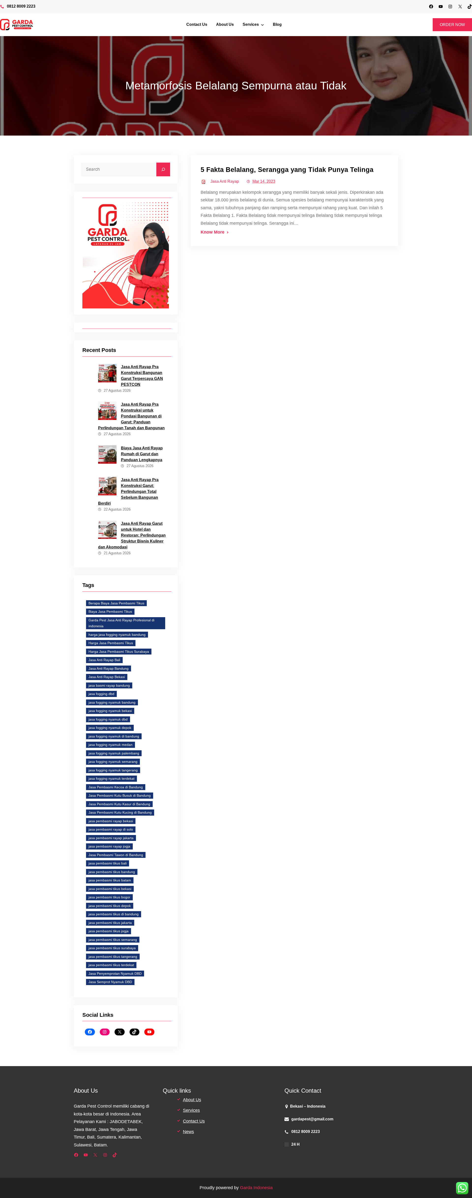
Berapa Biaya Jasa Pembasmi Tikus (116, 603)
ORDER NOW (452, 25)
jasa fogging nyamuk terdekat (111, 778)
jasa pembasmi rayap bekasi (110, 821)
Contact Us (194, 1121)
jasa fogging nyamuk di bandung (113, 736)
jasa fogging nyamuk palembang (113, 753)
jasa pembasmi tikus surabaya (112, 948)
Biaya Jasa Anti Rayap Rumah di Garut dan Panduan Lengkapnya (142, 454)
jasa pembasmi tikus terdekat (111, 965)
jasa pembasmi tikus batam (109, 880)
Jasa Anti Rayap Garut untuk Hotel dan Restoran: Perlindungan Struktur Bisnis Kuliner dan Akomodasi (132, 535)
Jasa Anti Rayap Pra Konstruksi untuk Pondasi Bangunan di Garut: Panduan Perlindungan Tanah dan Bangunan (131, 416)
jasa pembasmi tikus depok (109, 906)
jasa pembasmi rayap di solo (110, 829)
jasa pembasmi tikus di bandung (113, 914)
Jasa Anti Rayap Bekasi (106, 677)
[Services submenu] (262, 24)
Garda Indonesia (256, 1187)
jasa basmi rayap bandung (109, 685)
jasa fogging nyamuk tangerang (113, 770)
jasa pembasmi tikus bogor (109, 897)
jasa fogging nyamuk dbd (108, 719)
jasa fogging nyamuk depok (109, 728)
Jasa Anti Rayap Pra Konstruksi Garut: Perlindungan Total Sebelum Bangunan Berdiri (128, 491)
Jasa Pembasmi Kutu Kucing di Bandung (120, 812)
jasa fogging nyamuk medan (110, 745)
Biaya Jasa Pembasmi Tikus (110, 611)
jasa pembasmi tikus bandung (111, 872)
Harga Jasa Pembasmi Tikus (110, 643)
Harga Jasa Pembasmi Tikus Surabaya (118, 652)
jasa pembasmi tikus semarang (112, 940)
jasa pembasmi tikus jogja (108, 931)
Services (191, 1110)
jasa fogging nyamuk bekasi (110, 711)
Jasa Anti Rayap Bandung (108, 668)
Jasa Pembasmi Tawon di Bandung (115, 855)
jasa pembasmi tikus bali (107, 863)
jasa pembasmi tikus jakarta (110, 923)
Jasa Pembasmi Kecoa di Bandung (115, 787)
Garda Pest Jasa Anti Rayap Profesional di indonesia (121, 623)
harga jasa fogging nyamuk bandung (117, 635)
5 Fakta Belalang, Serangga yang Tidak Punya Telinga (287, 169)
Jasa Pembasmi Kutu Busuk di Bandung (119, 795)
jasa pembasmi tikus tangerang (112, 957)
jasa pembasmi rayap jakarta (110, 838)
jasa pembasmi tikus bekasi (109, 889)
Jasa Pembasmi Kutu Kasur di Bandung (119, 804)
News (188, 1131)
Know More (212, 232)
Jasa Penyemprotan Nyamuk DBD (115, 973)
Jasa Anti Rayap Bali (104, 660)
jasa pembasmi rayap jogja (109, 846)
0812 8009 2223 (21, 6)
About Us (192, 1099)
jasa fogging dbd (101, 694)
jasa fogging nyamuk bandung (111, 702)
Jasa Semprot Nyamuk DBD (110, 982)
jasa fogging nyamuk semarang (112, 762)
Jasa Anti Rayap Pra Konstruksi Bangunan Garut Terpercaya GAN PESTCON (142, 376)
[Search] (163, 169)
